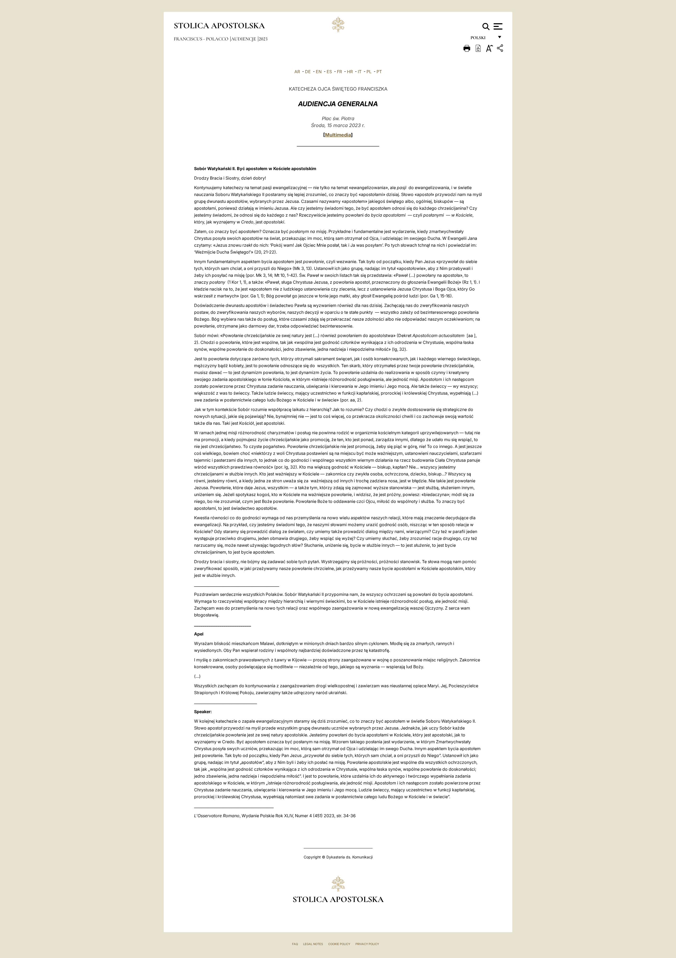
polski (482, 39)
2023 (263, 39)
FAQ (295, 944)
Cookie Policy (339, 944)
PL (369, 71)
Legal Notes (313, 944)
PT (379, 71)
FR (339, 71)
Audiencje (244, 39)
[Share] (500, 49)
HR (350, 71)
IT (360, 71)
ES (329, 71)
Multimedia (338, 135)
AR (297, 71)
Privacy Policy (367, 944)
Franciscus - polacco (201, 39)
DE (308, 71)
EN (319, 71)
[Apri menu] (497, 26)
